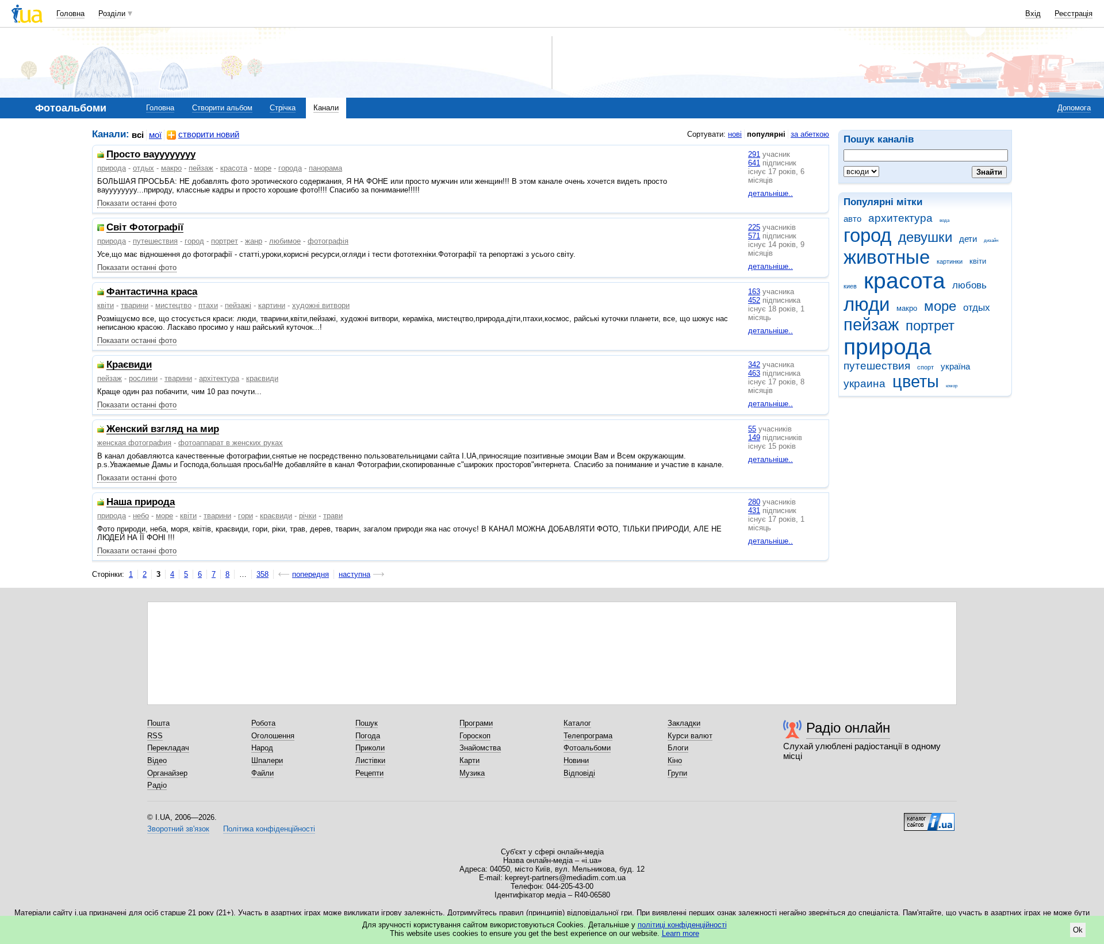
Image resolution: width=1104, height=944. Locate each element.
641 (754, 163)
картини (271, 305)
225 (754, 227)
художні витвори (321, 305)
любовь (969, 285)
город (867, 235)
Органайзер (167, 773)
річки (307, 515)
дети (968, 239)
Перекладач (168, 747)
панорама (325, 168)
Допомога (1074, 107)
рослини (143, 378)
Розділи (111, 13)
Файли (262, 773)
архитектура (900, 218)
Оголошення (272, 735)
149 (754, 437)
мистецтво (173, 305)
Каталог (577, 723)
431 (754, 510)
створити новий (208, 134)
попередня (310, 574)
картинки (950, 261)
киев (850, 286)
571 (754, 236)
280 (754, 502)
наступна (354, 574)
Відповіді (579, 773)
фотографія (328, 241)
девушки (925, 237)
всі (138, 135)
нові (735, 134)
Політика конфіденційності (269, 828)
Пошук (366, 723)
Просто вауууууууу (150, 155)
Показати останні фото (137, 203)
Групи (677, 773)
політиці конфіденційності (682, 924)
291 (754, 154)
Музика (472, 773)
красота (904, 280)
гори (245, 515)
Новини (576, 760)
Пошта (158, 723)
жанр (253, 241)
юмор (951, 385)
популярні (766, 134)
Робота (263, 723)
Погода (367, 735)
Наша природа (140, 502)
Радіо (157, 785)
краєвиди (262, 378)
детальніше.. (770, 193)
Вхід (1033, 13)
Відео (157, 760)
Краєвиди (129, 365)
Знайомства (480, 747)
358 (262, 574)
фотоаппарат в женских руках (230, 442)
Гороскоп (474, 735)
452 (754, 300)
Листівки (370, 760)
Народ (262, 747)
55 (752, 429)
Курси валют (690, 735)
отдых (976, 307)
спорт (925, 367)
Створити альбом (222, 107)
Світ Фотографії (144, 228)
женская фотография (134, 442)
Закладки (684, 723)
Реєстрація (1073, 13)
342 (754, 364)
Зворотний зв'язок (178, 828)
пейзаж (871, 324)
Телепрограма (588, 735)
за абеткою (810, 134)
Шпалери (267, 760)
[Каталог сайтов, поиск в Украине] (929, 817)
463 (754, 373)
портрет (930, 325)
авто (852, 219)
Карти (469, 760)
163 (754, 291)
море (940, 306)
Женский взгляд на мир (162, 429)
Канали (326, 107)
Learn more (680, 933)
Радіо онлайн (848, 727)
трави (333, 515)
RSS (155, 735)
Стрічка (283, 107)
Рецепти (369, 773)
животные (887, 257)
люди (867, 304)
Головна (70, 13)
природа (887, 346)
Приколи (370, 747)
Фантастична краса (151, 292)
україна (955, 366)
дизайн (991, 240)
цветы (915, 381)
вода (944, 220)
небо (141, 515)
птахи (208, 305)
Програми (476, 723)
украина (864, 383)
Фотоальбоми (587, 747)
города (290, 168)
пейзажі (238, 305)
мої (155, 135)
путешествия (877, 366)
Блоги (678, 747)
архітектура (219, 378)
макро (906, 308)
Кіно (675, 760)
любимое (285, 241)
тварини (134, 305)
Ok (1078, 930)
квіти (977, 261)
